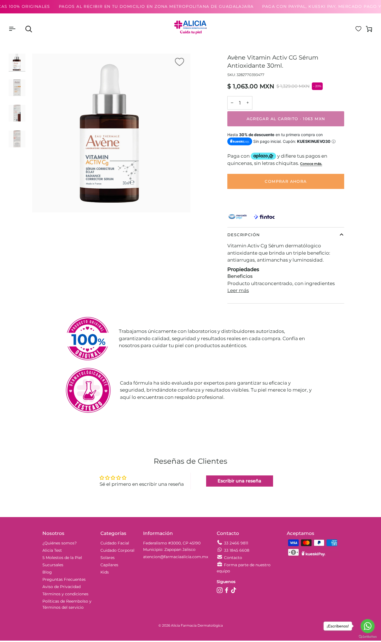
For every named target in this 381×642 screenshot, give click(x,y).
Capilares (109, 564)
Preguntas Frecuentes (64, 579)
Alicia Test (52, 550)
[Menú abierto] (17, 28)
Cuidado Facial (114, 543)
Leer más (238, 290)
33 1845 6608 (236, 550)
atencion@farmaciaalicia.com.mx (175, 556)
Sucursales (52, 564)
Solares (107, 557)
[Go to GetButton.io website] (368, 636)
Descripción (243, 234)
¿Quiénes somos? (59, 543)
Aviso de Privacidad (61, 586)
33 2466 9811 (236, 543)
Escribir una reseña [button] (239, 481)
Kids (104, 572)
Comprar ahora (286, 181)
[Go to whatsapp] (368, 626)
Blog (47, 572)
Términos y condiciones (65, 593)
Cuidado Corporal (117, 550)
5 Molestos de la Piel (62, 557)
